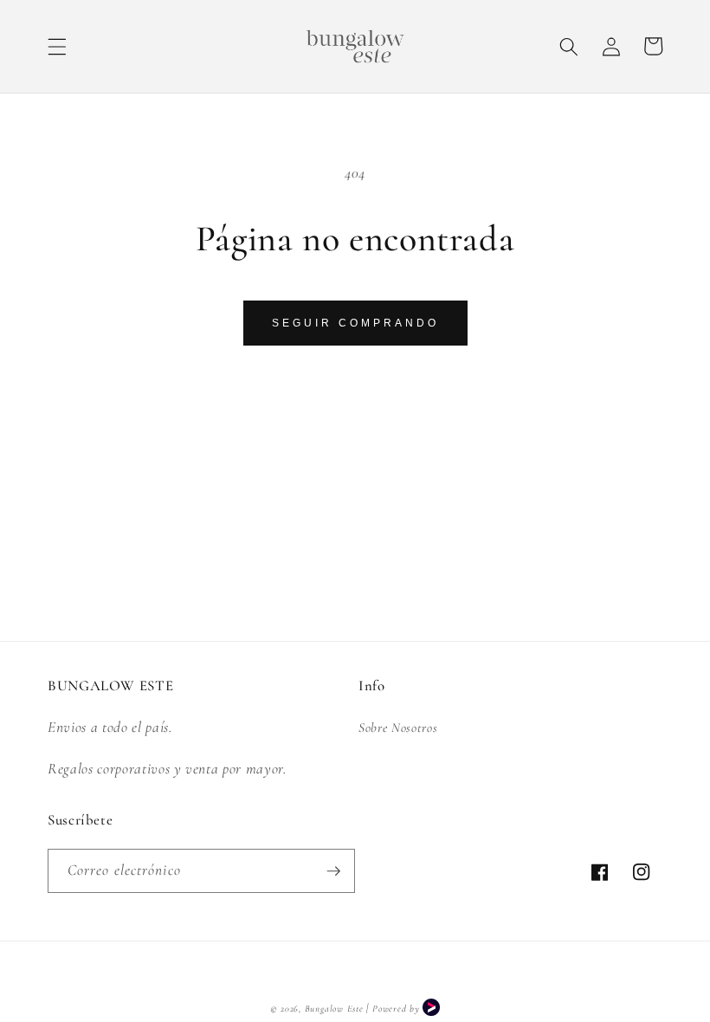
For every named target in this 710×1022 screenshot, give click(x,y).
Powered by (397, 1008)
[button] (57, 46)
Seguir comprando (355, 323)
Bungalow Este (334, 1008)
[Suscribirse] (333, 871)
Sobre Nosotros (397, 727)
